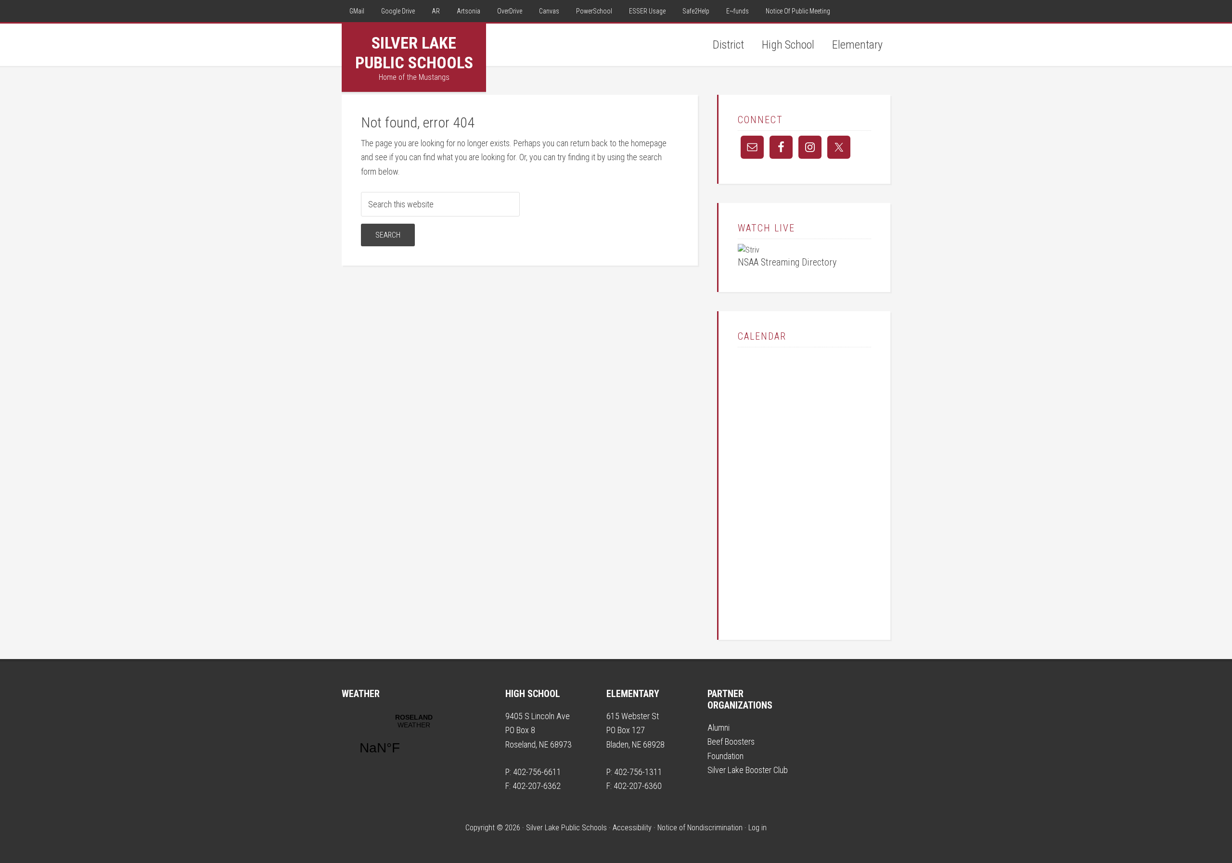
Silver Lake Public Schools (414, 52)
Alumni (718, 728)
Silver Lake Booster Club (747, 770)
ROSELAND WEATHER (414, 740)
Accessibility (632, 827)
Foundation (725, 756)
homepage (649, 143)
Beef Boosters (731, 741)
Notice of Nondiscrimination (700, 827)
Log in (757, 827)
